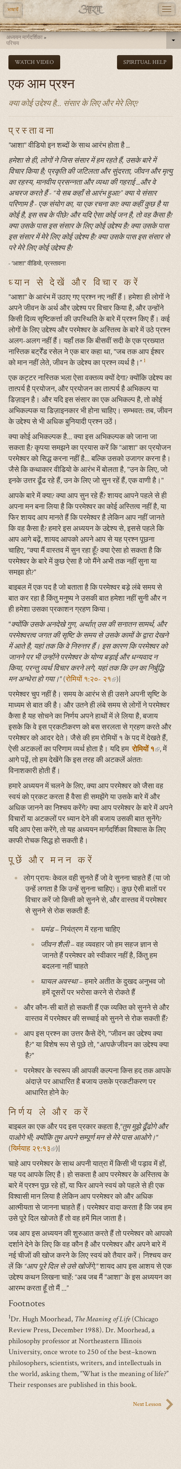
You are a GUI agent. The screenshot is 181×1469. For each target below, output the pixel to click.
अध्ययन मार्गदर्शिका (24, 37)
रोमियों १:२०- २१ (91, 679)
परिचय (12, 43)
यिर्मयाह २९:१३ (33, 1148)
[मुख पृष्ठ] (90, 9)
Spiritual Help (144, 62)
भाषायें (13, 10)
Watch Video (34, 62)
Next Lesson (147, 1404)
